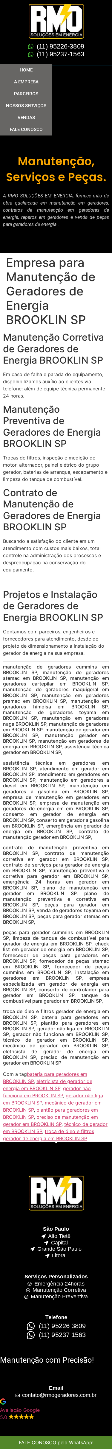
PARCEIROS (26, 93)
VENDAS (26, 117)
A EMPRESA (26, 82)
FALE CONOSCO (26, 129)
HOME (26, 70)
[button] (56, 1409)
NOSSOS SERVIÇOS (26, 105)
